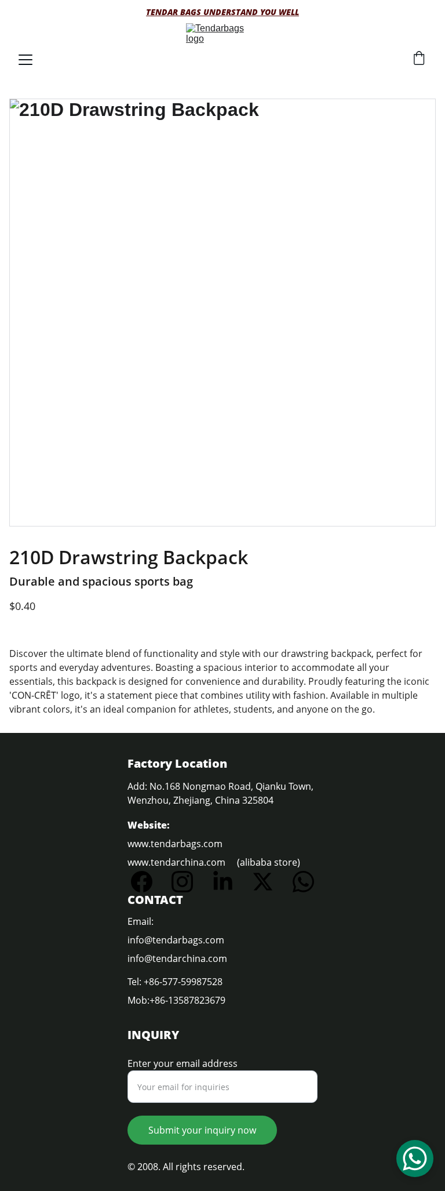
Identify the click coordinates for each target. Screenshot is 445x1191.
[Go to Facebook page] (147, 881)
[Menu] (25, 60)
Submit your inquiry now (202, 1130)
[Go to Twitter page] (268, 881)
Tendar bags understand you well (222, 11)
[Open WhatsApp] (414, 1158)
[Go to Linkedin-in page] (228, 881)
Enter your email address (182, 1063)
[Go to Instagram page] (188, 881)
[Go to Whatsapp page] (303, 881)
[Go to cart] (418, 59)
